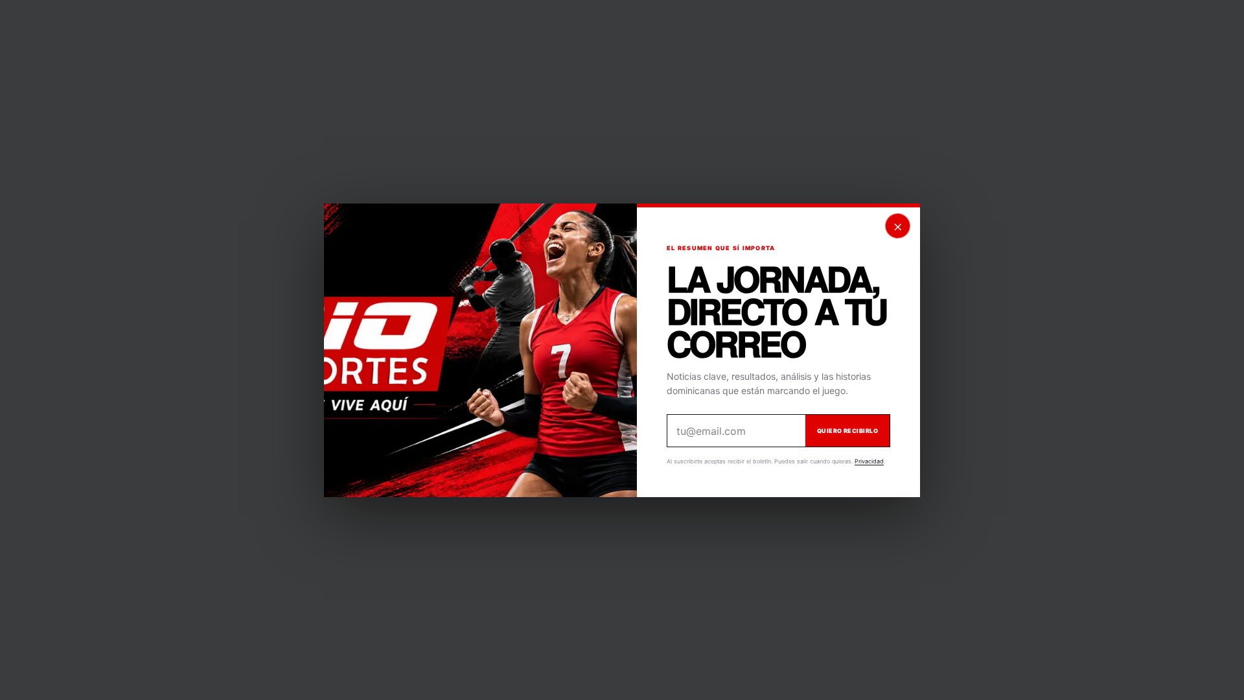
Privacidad (869, 461)
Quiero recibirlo (847, 430)
